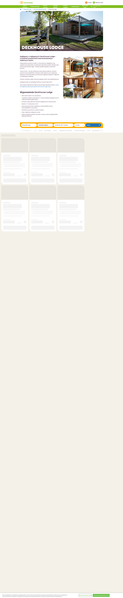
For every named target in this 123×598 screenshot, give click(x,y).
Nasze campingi (24, 6)
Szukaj (88, 125)
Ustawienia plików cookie (85, 595)
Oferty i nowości (45, 6)
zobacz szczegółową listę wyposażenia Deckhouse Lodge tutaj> (39, 85)
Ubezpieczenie (75, 6)
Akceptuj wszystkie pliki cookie (101, 595)
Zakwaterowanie (35, 6)
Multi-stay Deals (85, 6)
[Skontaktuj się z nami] (91, 6)
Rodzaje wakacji (55, 6)
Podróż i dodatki (65, 6)
